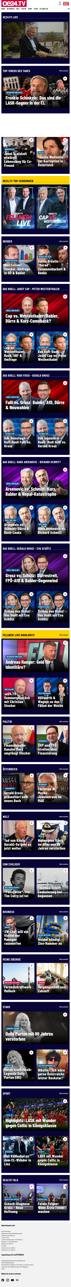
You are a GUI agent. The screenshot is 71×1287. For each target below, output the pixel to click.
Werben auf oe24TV (7, 1244)
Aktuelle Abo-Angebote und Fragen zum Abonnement (17, 1265)
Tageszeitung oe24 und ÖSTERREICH (12, 1255)
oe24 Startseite (5, 1231)
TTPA (2, 1269)
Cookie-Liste (5, 1238)
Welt (18, 9)
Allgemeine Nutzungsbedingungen (11, 1233)
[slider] (12, 55)
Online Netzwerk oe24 (8, 1225)
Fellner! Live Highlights (19, 635)
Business (8, 912)
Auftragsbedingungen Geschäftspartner (13, 1261)
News (3, 9)
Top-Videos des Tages (16, 71)
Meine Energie (12, 959)
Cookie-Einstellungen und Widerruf (11, 1240)
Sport (30, 9)
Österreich (11, 9)
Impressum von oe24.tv (8, 1250)
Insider (7, 241)
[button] (36, 40)
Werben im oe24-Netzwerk (9, 1242)
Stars (36, 9)
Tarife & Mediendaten (7, 1263)
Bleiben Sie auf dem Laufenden (11, 1274)
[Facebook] (2, 1280)
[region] (35, 40)
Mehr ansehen (63, 71)
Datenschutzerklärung (8, 1236)
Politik (23, 9)
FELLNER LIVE (44, 9)
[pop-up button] (62, 55)
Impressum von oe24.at (8, 1248)
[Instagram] (7, 1280)
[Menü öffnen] (68, 9)
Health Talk (10, 1180)
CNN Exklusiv (11, 864)
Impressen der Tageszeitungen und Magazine (14, 1267)
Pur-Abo (3, 1246)
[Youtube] (12, 1280)
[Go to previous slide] (2, 152)
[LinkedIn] (17, 1280)
